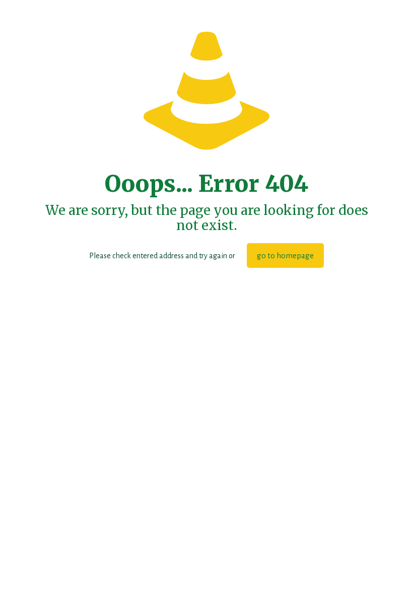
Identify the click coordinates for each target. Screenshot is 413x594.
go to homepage (285, 255)
